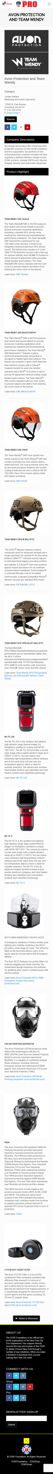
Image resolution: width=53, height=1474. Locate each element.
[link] (26, 52)
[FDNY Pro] (26, 4)
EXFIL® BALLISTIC (25, 584)
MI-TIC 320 (21, 778)
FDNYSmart (26, 1464)
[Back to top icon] (26, 1441)
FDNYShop (35, 1461)
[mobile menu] (49, 4)
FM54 (19, 1214)
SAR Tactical (22, 274)
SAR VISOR (21, 481)
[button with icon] (7, 127)
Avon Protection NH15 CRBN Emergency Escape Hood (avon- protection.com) (23, 981)
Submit (11, 1424)
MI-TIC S (20, 883)
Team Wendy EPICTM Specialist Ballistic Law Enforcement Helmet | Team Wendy (25, 676)
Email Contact (13, 113)
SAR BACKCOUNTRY (26, 391)
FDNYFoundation (19, 1461)
